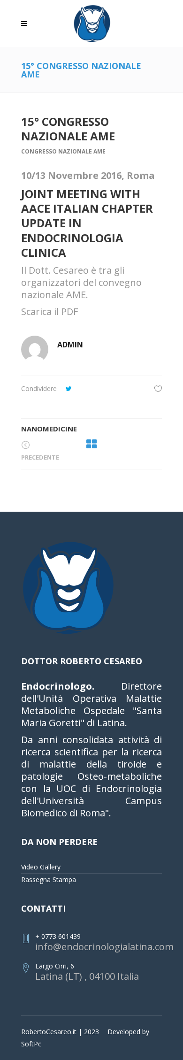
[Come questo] (158, 388)
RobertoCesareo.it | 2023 (60, 1031)
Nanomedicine (49, 428)
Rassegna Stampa (48, 879)
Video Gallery (41, 866)
